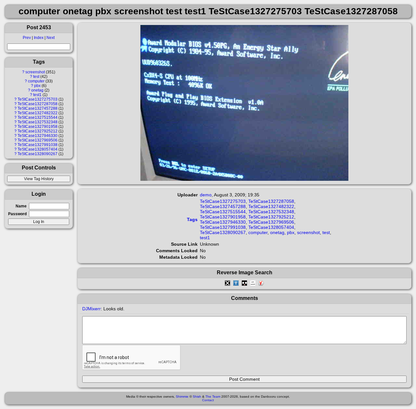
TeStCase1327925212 (38, 131)
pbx (37, 85)
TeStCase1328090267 (38, 154)
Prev (27, 37)
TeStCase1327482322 (38, 113)
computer (36, 81)
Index (39, 37)
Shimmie (182, 396)
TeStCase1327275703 (38, 99)
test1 (37, 95)
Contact (208, 400)
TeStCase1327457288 (38, 108)
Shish (197, 396)
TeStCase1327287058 (38, 104)
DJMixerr (91, 308)
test (36, 76)
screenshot (35, 72)
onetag (37, 90)
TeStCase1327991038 (38, 145)
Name (21, 206)
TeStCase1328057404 (38, 149)
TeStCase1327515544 (38, 117)
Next (50, 37)
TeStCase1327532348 (38, 122)
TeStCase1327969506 (38, 140)
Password (17, 214)
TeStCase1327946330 (38, 135)
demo (206, 194)
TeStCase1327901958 (38, 126)
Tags (192, 219)
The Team (212, 396)
